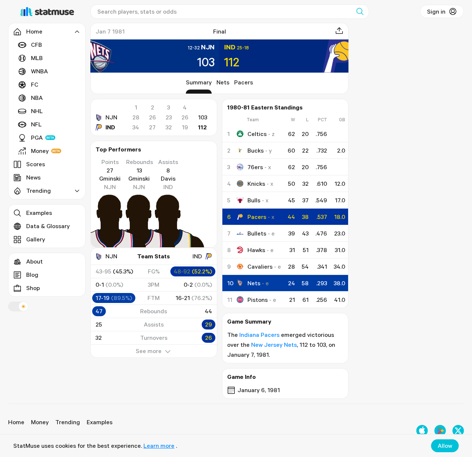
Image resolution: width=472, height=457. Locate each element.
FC (34, 84)
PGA (37, 137)
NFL (36, 124)
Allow (445, 446)
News (33, 177)
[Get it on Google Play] (440, 430)
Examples (39, 213)
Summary (199, 82)
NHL (37, 111)
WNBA (39, 71)
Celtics (257, 134)
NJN (111, 117)
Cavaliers (260, 266)
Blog (32, 275)
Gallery (35, 239)
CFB (36, 45)
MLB (37, 58)
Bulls (253, 200)
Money (40, 151)
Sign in (436, 11)
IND (110, 127)
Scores (35, 164)
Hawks (256, 250)
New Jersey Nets (274, 345)
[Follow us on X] (458, 430)
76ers (255, 167)
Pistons (257, 300)
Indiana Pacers (259, 335)
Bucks (255, 150)
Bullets (256, 233)
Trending (67, 422)
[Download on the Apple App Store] (422, 430)
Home (16, 422)
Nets (222, 82)
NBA (37, 98)
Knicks (256, 183)
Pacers (243, 82)
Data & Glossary (48, 226)
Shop (33, 288)
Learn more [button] (158, 446)
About (34, 261)
